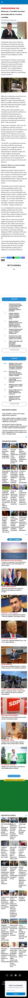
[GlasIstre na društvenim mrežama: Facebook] (8, 975)
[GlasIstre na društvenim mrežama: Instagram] (20, 975)
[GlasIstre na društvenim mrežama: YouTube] (16, 975)
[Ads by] (5, 93)
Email (3, 260)
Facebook (9, 257)
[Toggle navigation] (2, 2)
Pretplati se (15, 993)
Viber (23, 257)
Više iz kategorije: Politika (14, 776)
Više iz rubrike (14, 539)
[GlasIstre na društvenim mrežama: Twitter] (12, 975)
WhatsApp (18, 257)
